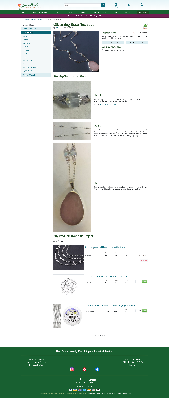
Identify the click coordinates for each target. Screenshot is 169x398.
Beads (23, 12)
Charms (40, 12)
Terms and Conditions (124, 393)
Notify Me (144, 260)
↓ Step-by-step (112, 42)
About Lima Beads (36, 359)
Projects (39, 19)
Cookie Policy (111, 393)
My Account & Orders (36, 362)
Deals (115, 12)
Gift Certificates (36, 365)
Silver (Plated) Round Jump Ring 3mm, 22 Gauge (107, 276)
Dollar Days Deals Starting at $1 (88, 16)
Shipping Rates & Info (133, 362)
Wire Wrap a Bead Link (108, 104)
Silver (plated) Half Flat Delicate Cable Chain (105, 247)
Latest (127, 12)
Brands (100, 12)
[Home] (21, 19)
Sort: (55, 241)
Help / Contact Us (133, 359)
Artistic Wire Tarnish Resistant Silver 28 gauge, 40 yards (110, 305)
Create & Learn (143, 12)
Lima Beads (60, 28)
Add (144, 281)
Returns (132, 365)
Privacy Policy (101, 393)
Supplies (83, 12)
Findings (70, 12)
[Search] (103, 5)
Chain (57, 12)
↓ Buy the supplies (137, 42)
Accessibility (91, 393)
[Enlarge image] (72, 100)
